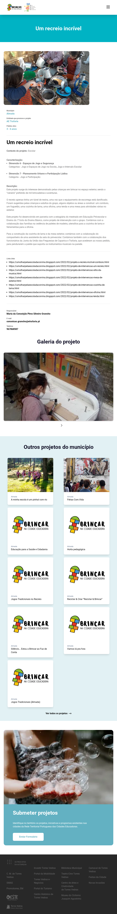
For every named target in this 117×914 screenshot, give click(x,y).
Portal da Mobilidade (44, 873)
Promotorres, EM (15, 888)
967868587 (12, 329)
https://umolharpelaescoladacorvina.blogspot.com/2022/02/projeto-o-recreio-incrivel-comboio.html (59, 262)
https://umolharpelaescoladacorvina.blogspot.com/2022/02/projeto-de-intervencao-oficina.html (57, 292)
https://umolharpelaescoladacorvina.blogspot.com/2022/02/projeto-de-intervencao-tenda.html (56, 296)
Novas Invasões (97, 882)
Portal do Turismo (43, 888)
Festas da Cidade (97, 877)
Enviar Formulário (28, 836)
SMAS (10, 882)
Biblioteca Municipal (71, 868)
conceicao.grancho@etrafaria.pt (23, 321)
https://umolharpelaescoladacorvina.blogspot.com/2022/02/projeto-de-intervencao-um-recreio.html (59, 266)
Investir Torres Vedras (45, 868)
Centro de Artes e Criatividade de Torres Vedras (69, 886)
